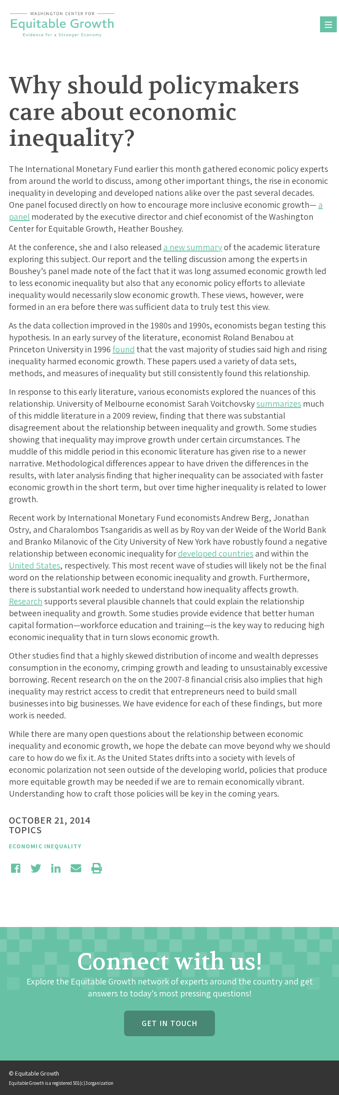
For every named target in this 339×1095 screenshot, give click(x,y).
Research (25, 601)
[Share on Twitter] (35, 868)
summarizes (278, 403)
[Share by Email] (76, 868)
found (124, 349)
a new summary (192, 247)
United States (34, 565)
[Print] (96, 868)
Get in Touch (169, 1023)
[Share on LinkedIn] (55, 868)
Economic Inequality (45, 846)
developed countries (215, 553)
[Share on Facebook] (15, 868)
